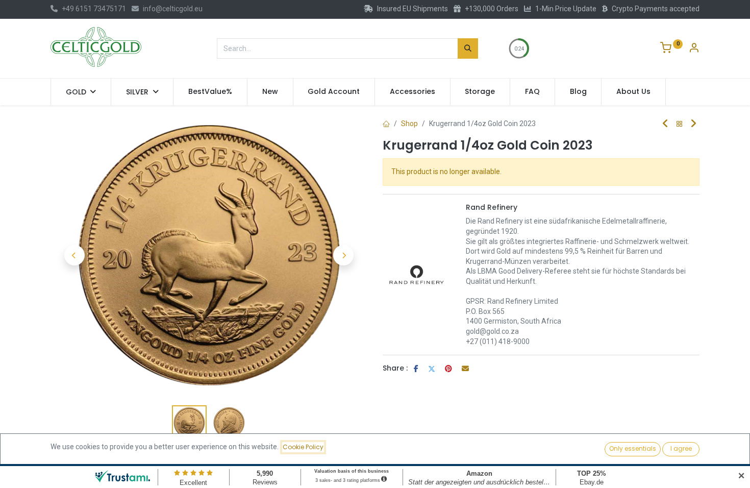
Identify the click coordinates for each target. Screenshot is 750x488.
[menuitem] (210, 92)
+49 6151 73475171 (94, 9)
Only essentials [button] (632, 448)
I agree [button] (681, 448)
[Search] (468, 48)
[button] (74, 255)
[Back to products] (679, 124)
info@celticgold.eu (173, 9)
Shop (409, 123)
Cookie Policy (303, 447)
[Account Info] (693, 49)
